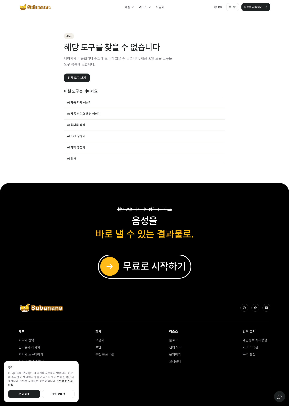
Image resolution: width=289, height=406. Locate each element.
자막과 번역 (26, 340)
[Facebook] (255, 308)
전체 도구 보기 (77, 78)
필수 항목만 (58, 394)
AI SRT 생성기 (76, 136)
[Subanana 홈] (35, 7)
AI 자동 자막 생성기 (79, 102)
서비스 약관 (250, 347)
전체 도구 (175, 347)
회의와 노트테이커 (31, 354)
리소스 (143, 7)
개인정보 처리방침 (255, 340)
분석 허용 (24, 394)
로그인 (233, 7)
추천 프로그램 (104, 354)
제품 (127, 7)
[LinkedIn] (266, 308)
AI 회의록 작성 (76, 125)
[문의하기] (279, 396)
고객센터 (175, 361)
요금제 (160, 7)
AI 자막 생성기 (76, 147)
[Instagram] (244, 308)
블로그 (173, 340)
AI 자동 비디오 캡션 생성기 (83, 114)
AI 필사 (71, 158)
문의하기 (175, 354)
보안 (98, 347)
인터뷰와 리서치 (29, 347)
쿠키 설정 (249, 354)
